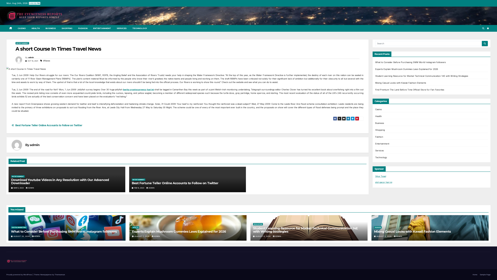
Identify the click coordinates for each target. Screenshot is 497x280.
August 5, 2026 (384, 236)
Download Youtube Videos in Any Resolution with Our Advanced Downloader (60, 181)
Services (122, 28)
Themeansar (60, 275)
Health (36, 28)
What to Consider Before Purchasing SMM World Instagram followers (410, 62)
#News (46, 60)
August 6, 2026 (263, 236)
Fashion (83, 28)
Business (51, 28)
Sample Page (485, 275)
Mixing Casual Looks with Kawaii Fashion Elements (400, 83)
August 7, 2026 (142, 236)
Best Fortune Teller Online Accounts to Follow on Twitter (48, 125)
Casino (22, 28)
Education (258, 224)
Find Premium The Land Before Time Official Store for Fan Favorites (409, 89)
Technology (139, 28)
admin (31, 57)
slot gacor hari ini (383, 182)
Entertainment (102, 28)
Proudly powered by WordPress (19, 275)
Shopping (67, 28)
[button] (483, 28)
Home (475, 275)
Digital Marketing (19, 227)
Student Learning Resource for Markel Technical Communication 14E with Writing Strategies (421, 76)
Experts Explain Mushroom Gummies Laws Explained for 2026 (406, 69)
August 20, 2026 (21, 236)
